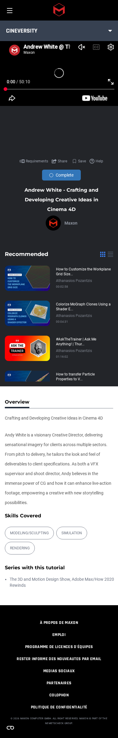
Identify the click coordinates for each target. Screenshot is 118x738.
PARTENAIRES (59, 683)
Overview (17, 402)
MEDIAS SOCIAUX (59, 671)
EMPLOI (59, 634)
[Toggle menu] (110, 31)
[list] (110, 254)
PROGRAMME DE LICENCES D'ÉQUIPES (59, 647)
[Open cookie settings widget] (10, 727)
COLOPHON (59, 695)
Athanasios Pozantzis (74, 281)
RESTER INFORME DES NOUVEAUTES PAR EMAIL (59, 659)
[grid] (102, 254)
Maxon (70, 223)
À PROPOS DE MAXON (59, 622)
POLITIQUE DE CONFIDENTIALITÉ (59, 707)
